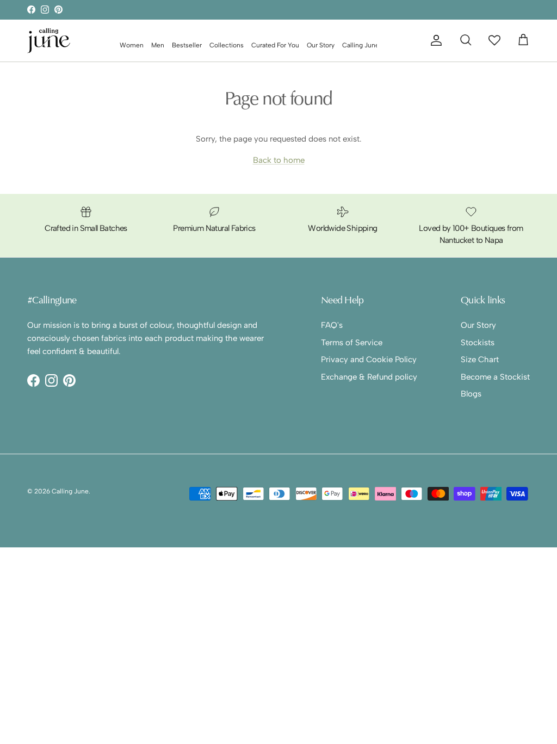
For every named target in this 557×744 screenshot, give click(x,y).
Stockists (477, 342)
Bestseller (187, 45)
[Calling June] (49, 40)
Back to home (279, 160)
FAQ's (332, 325)
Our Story (321, 45)
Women (132, 45)
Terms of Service (351, 342)
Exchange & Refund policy (369, 377)
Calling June (70, 491)
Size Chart (480, 359)
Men (157, 45)
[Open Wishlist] (494, 40)
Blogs (471, 394)
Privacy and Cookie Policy (369, 359)
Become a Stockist (495, 377)
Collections (226, 45)
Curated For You (275, 45)
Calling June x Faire (371, 45)
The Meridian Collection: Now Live (278, 12)
